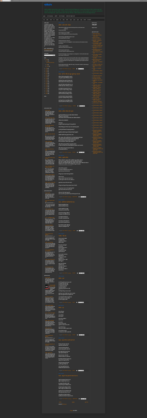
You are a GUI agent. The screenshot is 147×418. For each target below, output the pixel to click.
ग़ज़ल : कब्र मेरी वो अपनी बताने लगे (67, 340)
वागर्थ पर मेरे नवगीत (96, 97)
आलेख (63, 19)
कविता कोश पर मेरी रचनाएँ (97, 39)
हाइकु (81, 19)
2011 (46, 90)
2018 (47, 78)
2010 (47, 91)
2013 (47, 86)
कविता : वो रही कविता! (48, 141)
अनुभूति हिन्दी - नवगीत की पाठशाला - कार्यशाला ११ (97, 86)
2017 (47, 80)
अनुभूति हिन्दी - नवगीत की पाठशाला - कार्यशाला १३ (97, 88)
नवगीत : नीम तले (62, 236)
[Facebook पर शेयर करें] (82, 68)
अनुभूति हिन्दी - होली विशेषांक (97, 101)
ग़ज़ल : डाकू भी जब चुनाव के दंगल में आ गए (68, 375)
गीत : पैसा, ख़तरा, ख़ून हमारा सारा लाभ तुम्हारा (49, 126)
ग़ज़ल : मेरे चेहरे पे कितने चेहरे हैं (50, 312)
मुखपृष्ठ (44, 16)
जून (47, 61)
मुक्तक (74, 19)
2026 (47, 59)
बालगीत (85, 19)
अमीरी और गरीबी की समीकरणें (49, 174)
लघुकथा (57, 19)
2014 (47, 85)
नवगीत (51, 19)
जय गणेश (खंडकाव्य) (50, 16)
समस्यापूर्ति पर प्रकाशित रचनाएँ (97, 45)
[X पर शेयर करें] (81, 68)
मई (47, 64)
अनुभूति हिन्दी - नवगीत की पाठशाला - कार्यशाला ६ (97, 96)
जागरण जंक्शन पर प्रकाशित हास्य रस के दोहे (97, 55)
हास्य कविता (89, 19)
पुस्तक (78, 19)
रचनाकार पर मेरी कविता (96, 77)
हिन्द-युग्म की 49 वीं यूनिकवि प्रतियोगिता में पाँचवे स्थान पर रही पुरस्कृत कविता (97, 145)
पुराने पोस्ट (86, 402)
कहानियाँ (56, 16)
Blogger (71, 410)
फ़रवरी (48, 66)
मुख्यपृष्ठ (73, 402)
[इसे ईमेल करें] (78, 68)
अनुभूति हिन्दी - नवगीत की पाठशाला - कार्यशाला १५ (97, 91)
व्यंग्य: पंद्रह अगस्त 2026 (50, 62)
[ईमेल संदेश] (77, 68)
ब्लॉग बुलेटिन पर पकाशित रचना (97, 64)
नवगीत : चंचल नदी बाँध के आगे (50, 259)
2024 (47, 70)
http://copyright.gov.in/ (48, 49)
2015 (47, 83)
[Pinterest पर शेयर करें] (83, 68)
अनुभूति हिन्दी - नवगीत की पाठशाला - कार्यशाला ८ (97, 100)
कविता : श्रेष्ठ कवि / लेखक (65, 25)
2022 (47, 73)
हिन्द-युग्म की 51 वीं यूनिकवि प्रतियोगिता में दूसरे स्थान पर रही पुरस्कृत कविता (98, 148)
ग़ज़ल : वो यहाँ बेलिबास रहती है (49, 217)
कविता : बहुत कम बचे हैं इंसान (49, 320)
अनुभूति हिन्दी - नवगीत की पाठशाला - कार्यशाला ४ (97, 93)
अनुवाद (71, 19)
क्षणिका (67, 19)
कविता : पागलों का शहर (48, 352)
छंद (60, 19)
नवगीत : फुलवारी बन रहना (49, 209)
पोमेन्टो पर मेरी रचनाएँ (96, 33)
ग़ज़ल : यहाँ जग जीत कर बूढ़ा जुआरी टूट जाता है (69, 74)
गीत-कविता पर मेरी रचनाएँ (97, 78)
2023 (47, 71)
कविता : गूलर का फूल (48, 328)
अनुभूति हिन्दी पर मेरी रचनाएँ (97, 75)
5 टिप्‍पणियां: (74, 334)
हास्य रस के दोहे (47, 110)
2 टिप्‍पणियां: (74, 105)
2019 (47, 76)
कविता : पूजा (61, 278)
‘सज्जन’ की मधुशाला (62, 16)
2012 (47, 88)
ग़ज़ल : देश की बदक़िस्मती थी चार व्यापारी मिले (49, 250)
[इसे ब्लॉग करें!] (80, 68)
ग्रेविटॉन (48, 5)
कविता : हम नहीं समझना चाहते (49, 117)
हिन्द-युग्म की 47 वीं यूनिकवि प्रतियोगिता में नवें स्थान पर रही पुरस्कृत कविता (97, 138)
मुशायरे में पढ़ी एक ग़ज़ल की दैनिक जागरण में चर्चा (97, 60)
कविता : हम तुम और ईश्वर (49, 242)
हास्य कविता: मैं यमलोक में (49, 225)
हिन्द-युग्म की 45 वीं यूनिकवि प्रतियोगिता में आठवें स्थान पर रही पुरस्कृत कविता (97, 131)
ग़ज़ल (44, 19)
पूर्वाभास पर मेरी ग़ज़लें (96, 37)
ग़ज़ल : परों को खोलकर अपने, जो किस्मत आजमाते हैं (49, 167)
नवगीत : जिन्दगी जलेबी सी (49, 305)
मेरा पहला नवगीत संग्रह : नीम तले (52, 286)
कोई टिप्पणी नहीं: (74, 196)
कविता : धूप (61, 307)
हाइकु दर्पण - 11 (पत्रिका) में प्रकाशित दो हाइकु (97, 41)
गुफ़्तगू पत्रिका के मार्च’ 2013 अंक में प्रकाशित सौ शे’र (97, 50)
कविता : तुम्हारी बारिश (63, 157)
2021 (47, 75)
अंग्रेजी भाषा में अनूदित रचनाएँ (70, 16)
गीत (53, 19)
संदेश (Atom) (64, 404)
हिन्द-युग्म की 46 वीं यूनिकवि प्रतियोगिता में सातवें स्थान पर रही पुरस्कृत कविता (97, 134)
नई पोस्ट (60, 402)
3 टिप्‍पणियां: (74, 152)
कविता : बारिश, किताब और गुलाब (66, 111)
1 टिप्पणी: (73, 68)
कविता (47, 19)
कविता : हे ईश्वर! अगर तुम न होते (50, 182)
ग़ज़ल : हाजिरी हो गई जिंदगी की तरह (66, 202)
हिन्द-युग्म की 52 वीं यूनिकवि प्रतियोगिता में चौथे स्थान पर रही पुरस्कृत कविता (98, 152)
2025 (47, 68)
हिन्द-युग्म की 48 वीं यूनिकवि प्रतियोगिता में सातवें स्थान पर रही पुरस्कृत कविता (97, 141)
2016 (47, 81)
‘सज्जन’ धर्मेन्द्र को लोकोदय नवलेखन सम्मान (97, 36)
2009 (47, 93)
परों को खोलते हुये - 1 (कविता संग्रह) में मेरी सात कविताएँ (97, 44)
